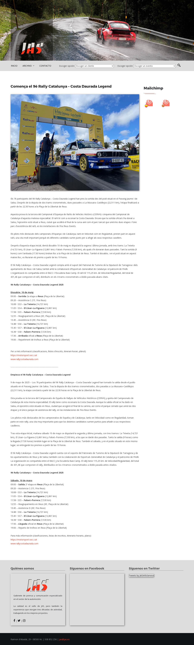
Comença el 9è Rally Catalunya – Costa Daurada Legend (61, 86)
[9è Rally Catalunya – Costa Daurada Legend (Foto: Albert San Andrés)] (75, 142)
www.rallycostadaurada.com (24, 359)
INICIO (14, 65)
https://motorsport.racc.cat (24, 355)
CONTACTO (45, 65)
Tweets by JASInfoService (141, 575)
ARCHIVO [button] (27, 65)
